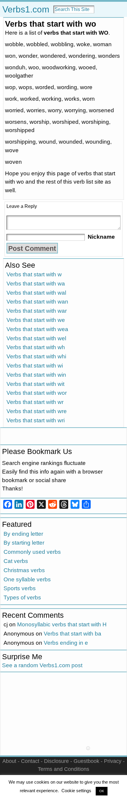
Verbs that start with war (36, 311)
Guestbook (86, 761)
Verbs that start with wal (36, 293)
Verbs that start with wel (36, 338)
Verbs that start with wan (37, 302)
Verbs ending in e (66, 643)
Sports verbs (20, 588)
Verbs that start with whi (36, 356)
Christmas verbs (24, 570)
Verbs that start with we (35, 320)
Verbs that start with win (36, 375)
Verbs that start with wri (35, 420)
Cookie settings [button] (76, 790)
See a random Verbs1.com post (42, 665)
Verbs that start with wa (35, 283)
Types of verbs (22, 597)
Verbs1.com (25, 9)
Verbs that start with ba (72, 633)
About (9, 761)
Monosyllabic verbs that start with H (62, 624)
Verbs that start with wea (37, 329)
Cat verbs (16, 561)
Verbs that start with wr (35, 402)
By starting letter (24, 543)
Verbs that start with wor (36, 393)
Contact (30, 761)
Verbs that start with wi (34, 365)
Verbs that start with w (34, 274)
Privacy (112, 761)
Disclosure (56, 761)
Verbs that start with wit (35, 384)
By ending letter (23, 534)
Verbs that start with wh (35, 347)
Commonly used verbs (32, 552)
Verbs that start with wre (36, 411)
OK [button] (101, 791)
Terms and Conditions (63, 769)
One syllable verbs (27, 579)
